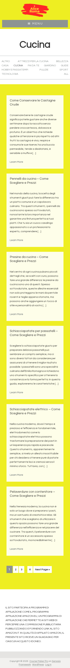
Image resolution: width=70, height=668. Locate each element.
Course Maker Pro (38, 661)
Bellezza (62, 61)
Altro (6, 61)
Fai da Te (33, 65)
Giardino (50, 65)
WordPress (38, 664)
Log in (48, 664)
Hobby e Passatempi (15, 69)
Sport (64, 69)
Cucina (18, 65)
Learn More (16, 162)
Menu (37, 23)
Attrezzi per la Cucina (33, 61)
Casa (5, 65)
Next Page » (42, 570)
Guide (64, 65)
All (66, 74)
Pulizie (44, 69)
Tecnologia (10, 74)
